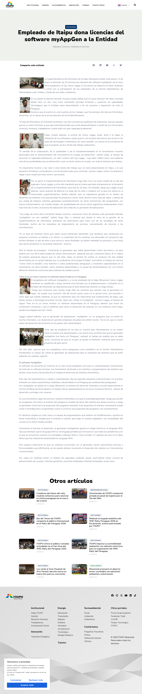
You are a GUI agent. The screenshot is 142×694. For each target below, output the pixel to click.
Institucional (33, 5)
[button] (93, 65)
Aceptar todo (27, 685)
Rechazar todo (36, 680)
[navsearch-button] (135, 5)
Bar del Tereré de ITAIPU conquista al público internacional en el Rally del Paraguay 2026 (52, 521)
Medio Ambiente (96, 566)
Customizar (15, 680)
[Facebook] (112, 595)
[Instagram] (116, 595)
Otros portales (119, 608)
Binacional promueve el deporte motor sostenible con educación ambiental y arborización (104, 571)
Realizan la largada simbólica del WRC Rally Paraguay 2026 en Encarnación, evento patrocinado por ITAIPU (105, 522)
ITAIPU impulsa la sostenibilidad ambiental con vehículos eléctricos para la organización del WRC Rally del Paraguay (106, 548)
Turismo (85, 5)
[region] (27, 674)
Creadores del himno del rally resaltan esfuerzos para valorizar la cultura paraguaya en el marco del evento (52, 497)
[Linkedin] (130, 595)
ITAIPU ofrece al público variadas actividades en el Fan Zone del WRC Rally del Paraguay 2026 (52, 546)
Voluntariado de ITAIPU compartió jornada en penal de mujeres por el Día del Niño (106, 496)
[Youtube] (126, 595)
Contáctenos (98, 5)
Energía (45, 5)
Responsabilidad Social (99, 490)
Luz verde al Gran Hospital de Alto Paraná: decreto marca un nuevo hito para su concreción (51, 571)
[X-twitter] (121, 595)
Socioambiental (59, 5)
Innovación (74, 5)
